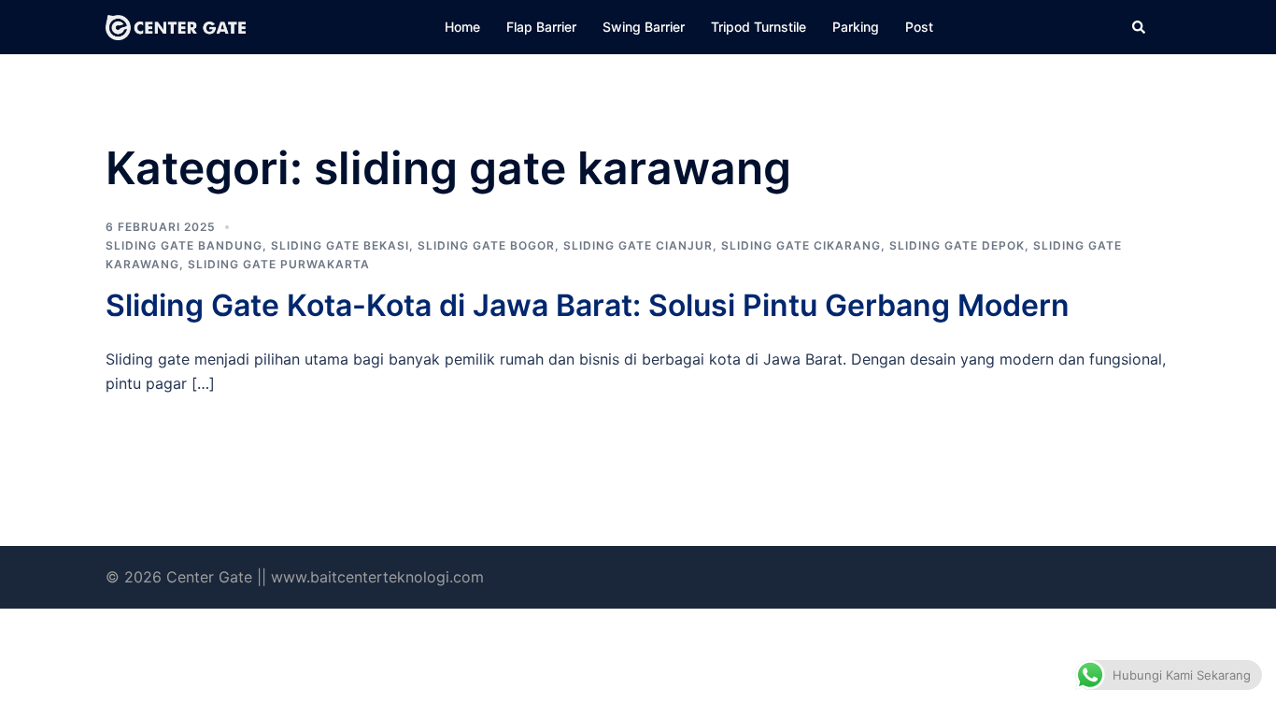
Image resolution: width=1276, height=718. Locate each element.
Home (462, 27)
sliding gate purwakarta (279, 264)
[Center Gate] (176, 26)
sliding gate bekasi (340, 245)
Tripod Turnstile (758, 27)
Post (919, 27)
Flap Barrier (541, 27)
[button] (1139, 27)
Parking (855, 27)
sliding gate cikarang (801, 245)
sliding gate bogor (486, 245)
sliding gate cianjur (638, 245)
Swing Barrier (644, 27)
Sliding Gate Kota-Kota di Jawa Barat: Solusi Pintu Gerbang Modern (588, 305)
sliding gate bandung (184, 245)
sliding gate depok (957, 245)
